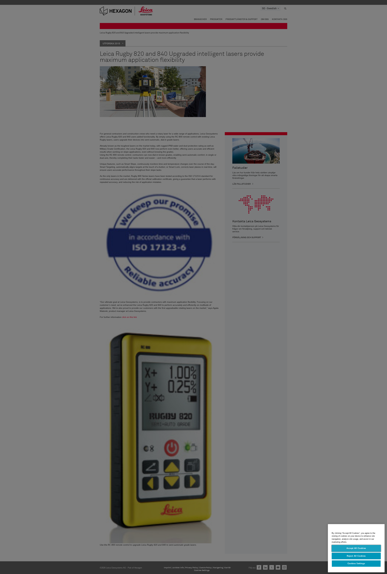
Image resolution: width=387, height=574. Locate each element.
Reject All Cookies (356, 556)
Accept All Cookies (356, 548)
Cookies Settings (356, 564)
